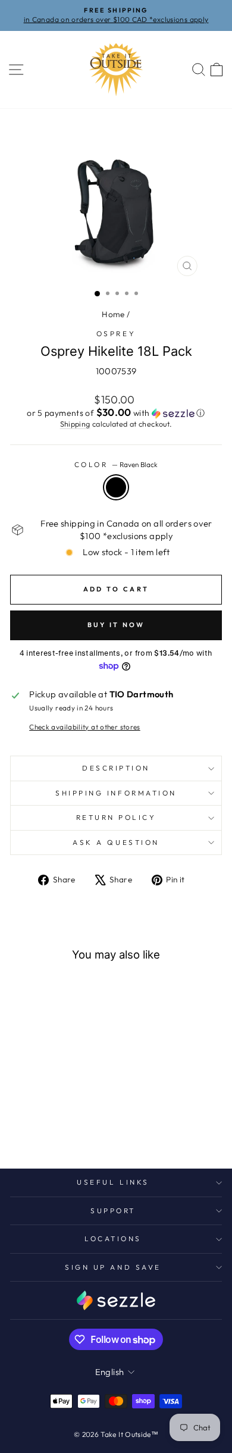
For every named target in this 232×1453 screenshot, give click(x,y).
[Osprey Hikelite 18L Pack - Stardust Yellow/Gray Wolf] (43, 1128)
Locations (113, 1238)
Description (116, 767)
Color (116, 464)
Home (113, 314)
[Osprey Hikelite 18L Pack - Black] (71, 1128)
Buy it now (116, 625)
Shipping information (116, 792)
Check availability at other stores (84, 726)
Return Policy (116, 817)
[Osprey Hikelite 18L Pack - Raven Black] (30, 1128)
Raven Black (116, 487)
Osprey (116, 333)
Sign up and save (113, 1267)
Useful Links (113, 1182)
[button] (116, 413)
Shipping (75, 423)
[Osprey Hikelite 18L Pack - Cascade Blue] (57, 1128)
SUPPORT (113, 1210)
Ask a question (116, 842)
